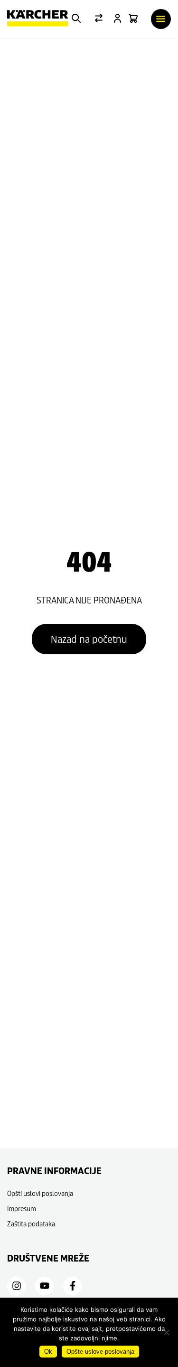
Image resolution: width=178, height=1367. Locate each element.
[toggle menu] (161, 19)
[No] (166, 1332)
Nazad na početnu (89, 639)
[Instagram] (16, 1286)
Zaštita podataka (31, 1224)
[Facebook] (72, 1286)
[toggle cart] (133, 19)
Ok (48, 1351)
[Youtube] (44, 1286)
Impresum (21, 1208)
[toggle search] (76, 19)
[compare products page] (98, 19)
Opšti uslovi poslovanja (40, 1193)
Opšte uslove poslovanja (100, 1351)
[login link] (117, 19)
